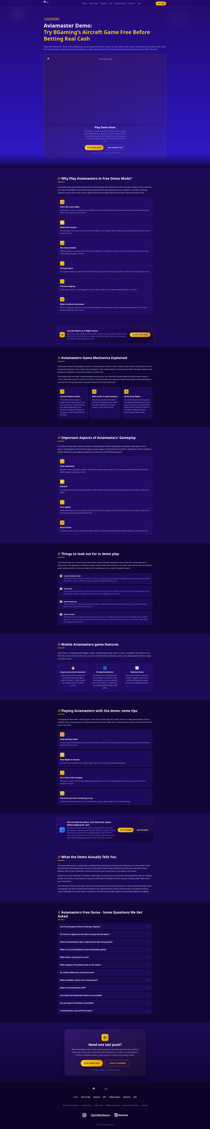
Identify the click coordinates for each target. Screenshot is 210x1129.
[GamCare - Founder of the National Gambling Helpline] (121, 1115)
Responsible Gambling (130, 1105)
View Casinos (125, 830)
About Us (132, 3)
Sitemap (144, 1105)
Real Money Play (115, 148)
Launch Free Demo (140, 335)
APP (111, 3)
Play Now (160, 3)
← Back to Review (117, 1063)
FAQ (139, 3)
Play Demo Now (94, 148)
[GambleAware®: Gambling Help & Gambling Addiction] (100, 1115)
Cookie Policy (98, 1105)
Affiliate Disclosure (113, 1105)
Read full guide (142, 830)
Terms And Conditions (71, 1105)
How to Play (94, 3)
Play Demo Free (91, 1063)
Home (85, 3)
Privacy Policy (86, 1105)
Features (104, 3)
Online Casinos (120, 3)
